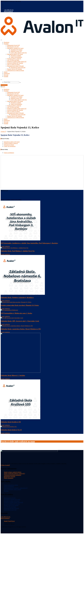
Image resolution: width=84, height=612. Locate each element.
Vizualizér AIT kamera (16, 49)
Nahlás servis (4, 85)
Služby (6, 72)
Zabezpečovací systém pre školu (15, 70)
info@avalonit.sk (8, 11)
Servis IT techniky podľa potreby (12, 489)
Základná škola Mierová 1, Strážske (13, 375)
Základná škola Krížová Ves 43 (11, 430)
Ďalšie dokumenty (8, 478)
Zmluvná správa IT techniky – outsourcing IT (16, 488)
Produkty (6, 43)
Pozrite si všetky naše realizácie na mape (18, 441)
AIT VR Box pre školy (13, 60)
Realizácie (6, 42)
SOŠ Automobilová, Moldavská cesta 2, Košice (16, 313)
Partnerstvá (7, 73)
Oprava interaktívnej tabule (11, 485)
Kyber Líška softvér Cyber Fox (18, 52)
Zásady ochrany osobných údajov (12, 472)
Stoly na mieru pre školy (13, 64)
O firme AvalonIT (5, 465)
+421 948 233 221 (9, 10)
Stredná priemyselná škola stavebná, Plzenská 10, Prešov (20, 305)
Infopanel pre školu (9, 144)
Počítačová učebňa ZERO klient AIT (16, 61)
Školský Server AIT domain (14, 69)
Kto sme (6, 75)
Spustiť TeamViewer (9, 521)
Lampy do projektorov (16, 57)
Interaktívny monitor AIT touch (15, 48)
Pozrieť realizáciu (5, 246)
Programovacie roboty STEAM (15, 66)
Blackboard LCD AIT (13, 46)
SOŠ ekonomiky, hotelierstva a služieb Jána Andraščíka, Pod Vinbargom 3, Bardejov (29, 243)
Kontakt (6, 76)
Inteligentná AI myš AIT (13, 45)
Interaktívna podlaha (15, 55)
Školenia (6, 491)
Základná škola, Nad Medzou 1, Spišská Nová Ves (18, 251)
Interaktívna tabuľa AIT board (15, 54)
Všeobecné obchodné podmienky (12, 475)
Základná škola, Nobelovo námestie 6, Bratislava (17, 297)
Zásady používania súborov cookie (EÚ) (14, 473)
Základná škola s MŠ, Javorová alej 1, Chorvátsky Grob (20, 321)
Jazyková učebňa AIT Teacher (15, 63)
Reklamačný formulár (9, 476)
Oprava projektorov (9, 152)
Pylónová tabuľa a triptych (14, 58)
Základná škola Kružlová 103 (11, 422)
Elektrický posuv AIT (16, 51)
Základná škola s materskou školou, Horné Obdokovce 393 (21, 329)
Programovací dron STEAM (17, 67)
